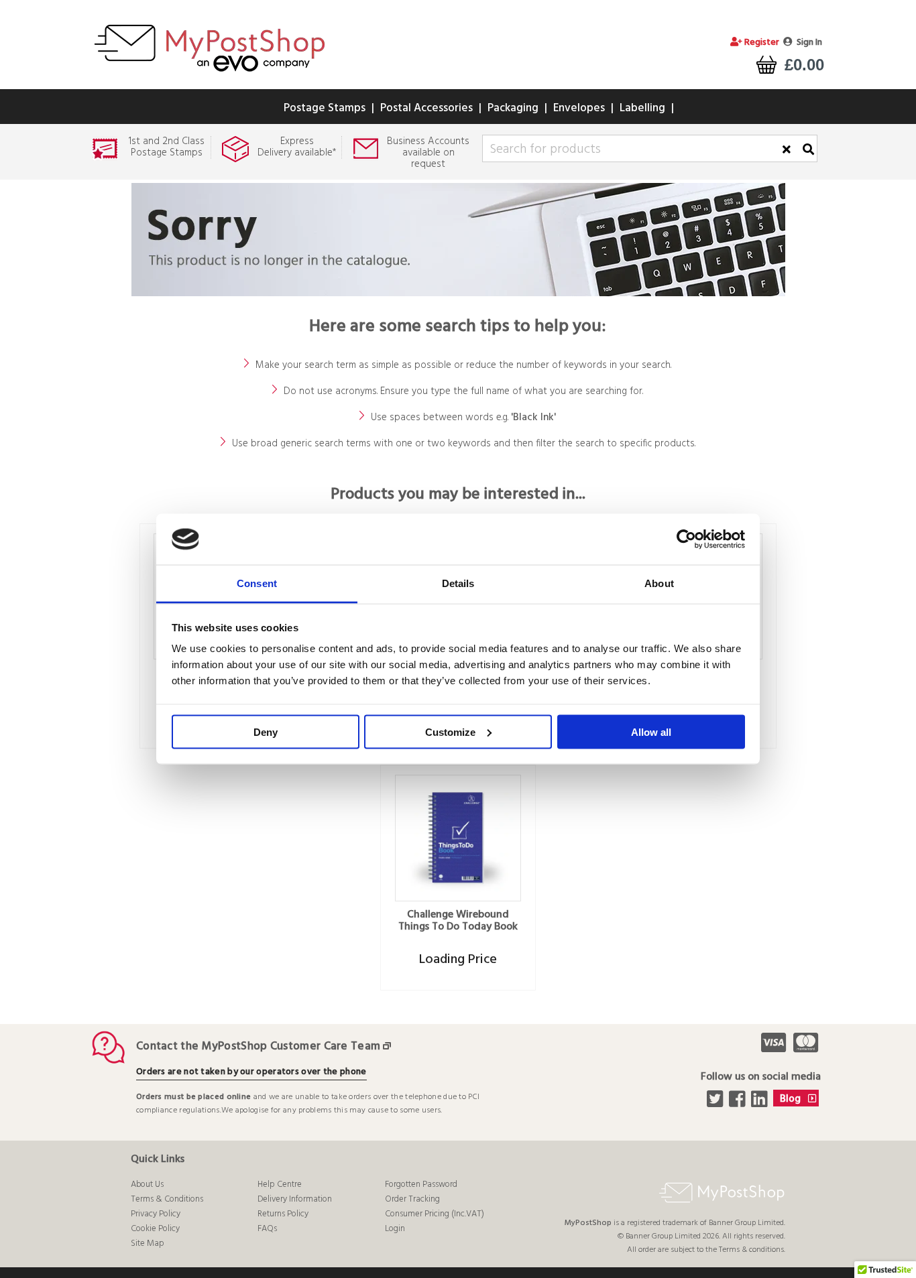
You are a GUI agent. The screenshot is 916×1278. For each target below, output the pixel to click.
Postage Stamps (324, 108)
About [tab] (659, 583)
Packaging (513, 108)
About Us (147, 1184)
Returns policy (282, 1214)
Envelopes (579, 108)
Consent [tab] (257, 583)
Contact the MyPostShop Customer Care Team (258, 1046)
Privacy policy (155, 1214)
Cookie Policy (155, 1229)
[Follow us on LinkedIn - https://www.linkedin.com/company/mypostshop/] (760, 1103)
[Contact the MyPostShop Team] (390, 1046)
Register (760, 42)
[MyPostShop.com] (209, 74)
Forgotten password (421, 1184)
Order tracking (412, 1199)
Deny (265, 731)
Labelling (642, 108)
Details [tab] (458, 583)
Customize (450, 731)
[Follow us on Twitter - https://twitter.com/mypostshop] (716, 1103)
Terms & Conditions (167, 1199)
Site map (147, 1243)
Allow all (651, 731)
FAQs (267, 1229)
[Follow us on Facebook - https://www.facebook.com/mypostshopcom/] (738, 1103)
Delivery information (294, 1199)
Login (395, 1229)
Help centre (279, 1184)
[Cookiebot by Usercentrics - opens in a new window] (686, 539)
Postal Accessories (426, 108)
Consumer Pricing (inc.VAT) (434, 1214)
